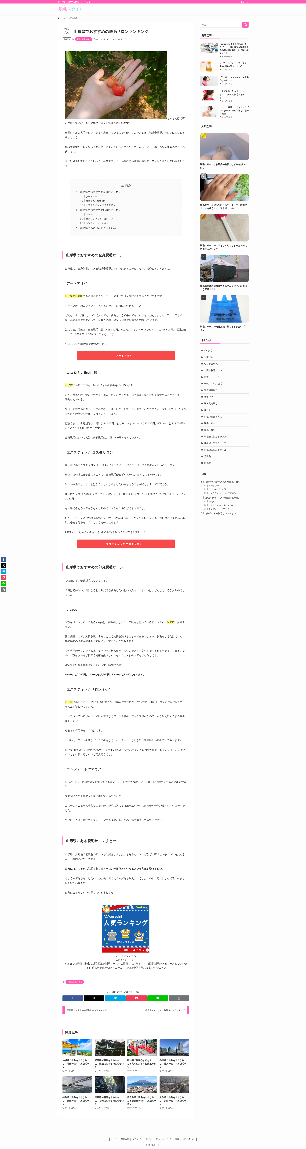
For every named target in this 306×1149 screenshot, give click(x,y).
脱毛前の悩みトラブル (215, 436)
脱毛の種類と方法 (213, 416)
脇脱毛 (207, 410)
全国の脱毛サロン (84, 39)
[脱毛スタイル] (71, 9)
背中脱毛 (208, 396)
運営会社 (125, 1139)
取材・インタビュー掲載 (167, 1139)
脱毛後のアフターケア (215, 443)
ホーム (114, 1139)
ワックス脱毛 (211, 363)
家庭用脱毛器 (211, 390)
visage (89, 214)
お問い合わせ (188, 1139)
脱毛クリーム (211, 423)
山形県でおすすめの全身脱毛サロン (100, 192)
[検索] (246, 1)
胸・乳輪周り (211, 403)
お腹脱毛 (208, 357)
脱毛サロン (209, 429)
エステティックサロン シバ (99, 218)
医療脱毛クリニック (214, 376)
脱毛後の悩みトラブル (215, 449)
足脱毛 (207, 456)
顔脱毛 (207, 462)
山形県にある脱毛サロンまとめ (98, 228)
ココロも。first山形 (95, 200)
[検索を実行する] (245, 25)
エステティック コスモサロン (101, 204)
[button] (72, 998)
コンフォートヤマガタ (97, 223)
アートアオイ (92, 196)
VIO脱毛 (208, 350)
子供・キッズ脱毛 (213, 383)
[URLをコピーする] (179, 998)
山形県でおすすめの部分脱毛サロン (100, 210)
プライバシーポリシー (142, 1139)
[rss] (242, 1)
